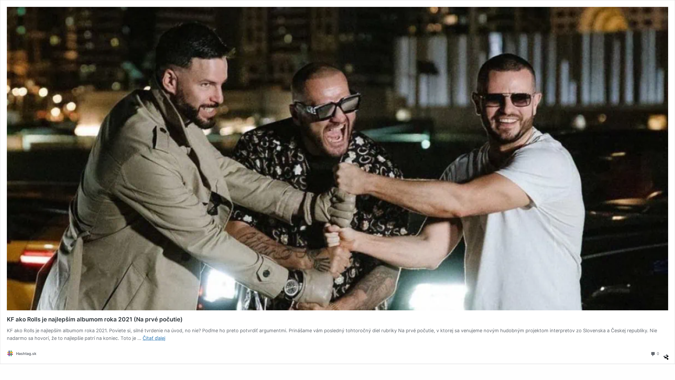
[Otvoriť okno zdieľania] (665, 354)
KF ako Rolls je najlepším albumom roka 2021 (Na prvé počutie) (95, 319)
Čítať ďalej (154, 338)
